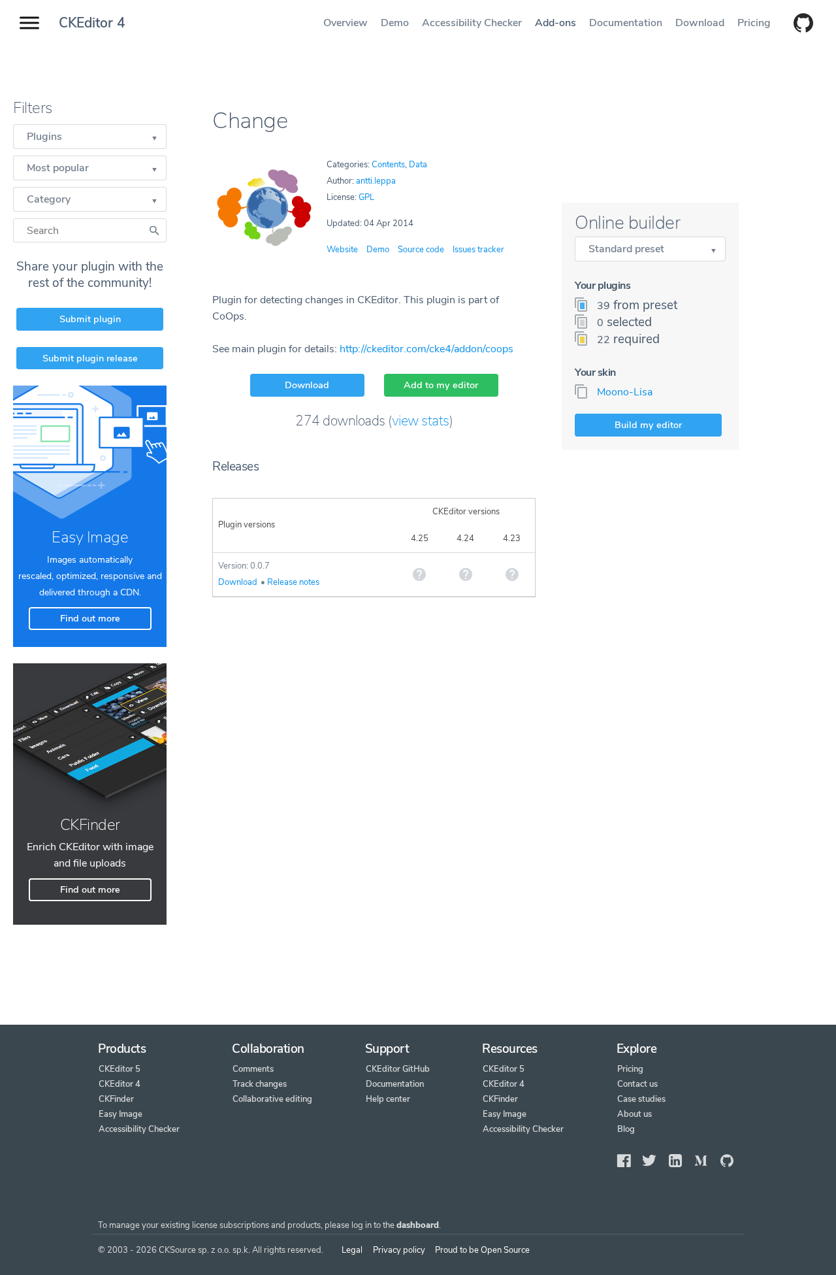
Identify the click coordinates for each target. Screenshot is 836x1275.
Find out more (90, 618)
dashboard (417, 1225)
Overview (345, 23)
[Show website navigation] (29, 23)
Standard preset (626, 249)
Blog (626, 1129)
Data (418, 165)
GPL (366, 197)
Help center (388, 1099)
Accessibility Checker (472, 23)
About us (634, 1114)
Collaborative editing (272, 1099)
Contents (388, 165)
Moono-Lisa (624, 392)
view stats (420, 421)
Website (342, 250)
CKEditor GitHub (398, 1069)
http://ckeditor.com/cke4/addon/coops (426, 349)
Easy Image (120, 1114)
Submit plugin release (90, 358)
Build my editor (648, 424)
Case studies (641, 1099)
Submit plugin (90, 318)
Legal (352, 1250)
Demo (395, 23)
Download (699, 23)
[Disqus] (374, 781)
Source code (421, 250)
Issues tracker (478, 250)
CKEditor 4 (92, 23)
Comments (253, 1069)
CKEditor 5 (119, 1069)
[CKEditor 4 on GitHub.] (797, 24)
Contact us (637, 1084)
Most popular (58, 168)
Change (249, 120)
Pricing (754, 23)
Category (49, 199)
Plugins (44, 136)
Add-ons (555, 23)
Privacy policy (399, 1250)
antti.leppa (376, 181)
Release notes (293, 582)
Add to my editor (441, 384)
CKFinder (116, 1099)
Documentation (625, 23)
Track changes (260, 1084)
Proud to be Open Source (482, 1250)
